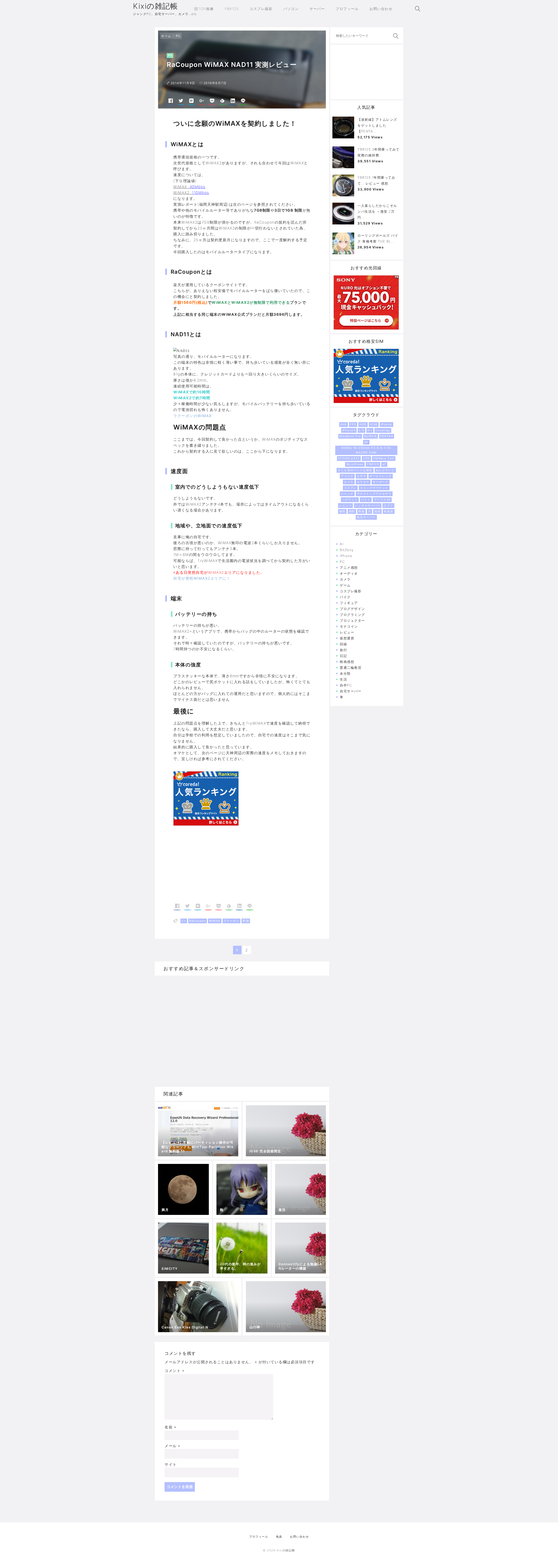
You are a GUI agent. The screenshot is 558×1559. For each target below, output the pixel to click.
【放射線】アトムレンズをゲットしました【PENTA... (377, 125)
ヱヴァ (388, 505)
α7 (384, 464)
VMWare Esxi (384, 458)
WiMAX (214, 920)
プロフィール (258, 1536)
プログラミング (352, 615)
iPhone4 (349, 430)
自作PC (346, 685)
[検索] (395, 36)
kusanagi (383, 430)
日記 (343, 656)
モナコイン (349, 626)
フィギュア (349, 603)
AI (342, 544)
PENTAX (386, 436)
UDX (366, 458)
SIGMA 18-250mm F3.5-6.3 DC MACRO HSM (366, 450)
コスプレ (350, 487)
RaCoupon (197, 920)
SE (366, 442)
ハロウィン (350, 499)
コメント (174, 1371)
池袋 (377, 511)
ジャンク (347, 493)
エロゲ (361, 476)
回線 (343, 644)
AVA (343, 424)
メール (172, 1446)
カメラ (349, 482)
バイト (366, 499)
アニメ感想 (349, 568)
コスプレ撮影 (350, 591)
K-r (370, 430)
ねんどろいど (385, 470)
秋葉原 (388, 511)
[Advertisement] (207, 867)
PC (178, 36)
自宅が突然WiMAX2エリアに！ (201, 578)
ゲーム (345, 585)
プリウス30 (382, 499)
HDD (363, 424)
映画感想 (347, 662)
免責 (279, 1536)
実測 (246, 920)
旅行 (343, 650)
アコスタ (347, 476)
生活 (343, 679)
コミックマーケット (374, 487)
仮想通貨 (347, 638)
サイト (171, 1464)
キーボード (381, 482)
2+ (184, 920)
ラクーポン (232, 920)
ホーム (166, 36)
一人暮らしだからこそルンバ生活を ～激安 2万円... (377, 211)
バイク (345, 597)
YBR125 (373, 464)
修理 (342, 511)
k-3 (361, 430)
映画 (361, 511)
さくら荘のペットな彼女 (355, 470)
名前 (170, 1427)
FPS (353, 424)
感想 (352, 511)
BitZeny (347, 550)
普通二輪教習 (350, 668)
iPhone (386, 424)
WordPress (355, 464)
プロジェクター (352, 620)
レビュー (345, 505)
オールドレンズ (380, 476)
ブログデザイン (352, 609)
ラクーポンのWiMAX (192, 416)
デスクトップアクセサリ (374, 493)
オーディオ (349, 573)
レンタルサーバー (367, 505)
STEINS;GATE (349, 458)
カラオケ (363, 482)
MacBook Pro (350, 436)
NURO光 (370, 436)
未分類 (345, 673)
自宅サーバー (366, 517)
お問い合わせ (299, 1536)
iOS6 (374, 424)
